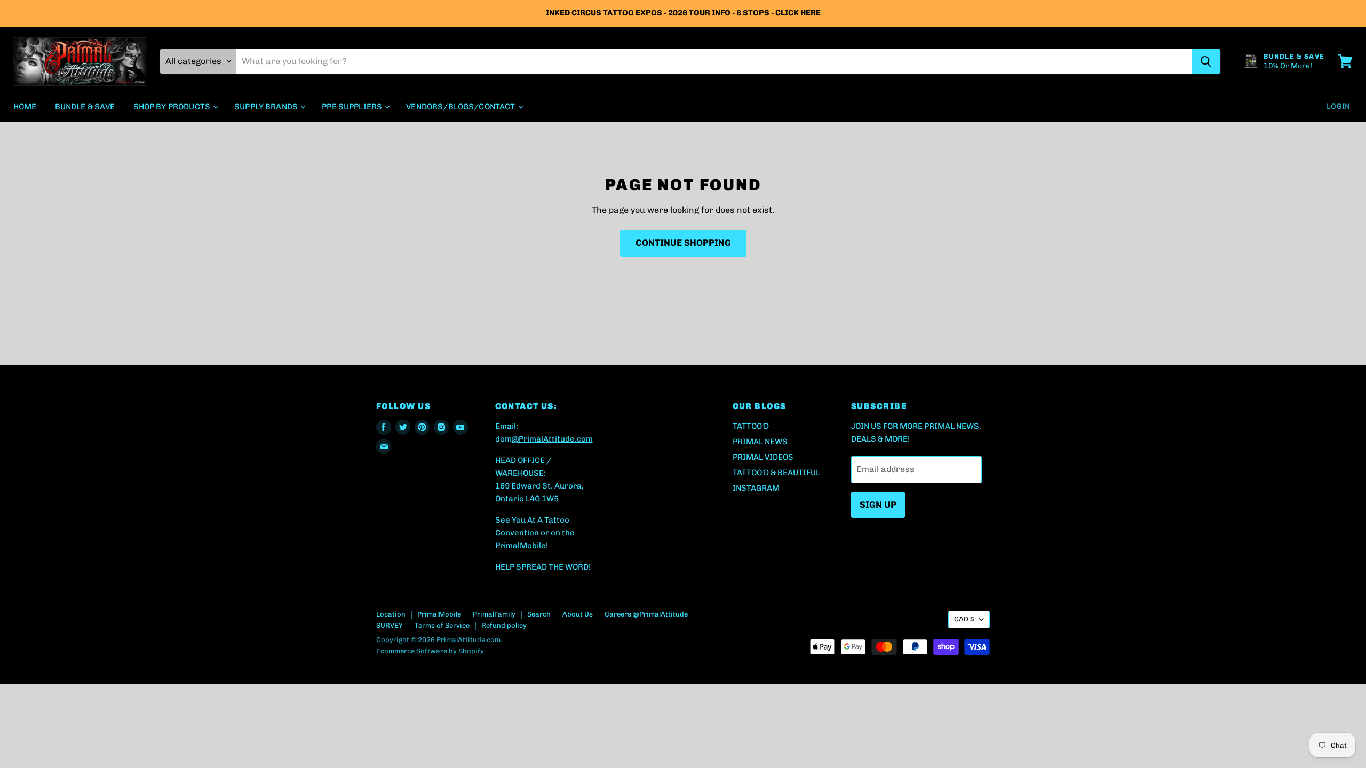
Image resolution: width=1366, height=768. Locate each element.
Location (391, 614)
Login (1338, 106)
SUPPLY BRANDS (266, 106)
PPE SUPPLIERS (353, 106)
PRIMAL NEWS (760, 441)
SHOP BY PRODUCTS (172, 106)
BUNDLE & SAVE (85, 106)
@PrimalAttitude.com (552, 439)
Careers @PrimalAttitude (646, 614)
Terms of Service (442, 625)
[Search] (1206, 61)
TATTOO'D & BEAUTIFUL (776, 472)
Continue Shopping (683, 242)
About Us (577, 614)
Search (539, 614)
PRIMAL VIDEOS (763, 457)
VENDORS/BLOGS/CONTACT (461, 106)
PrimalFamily (494, 614)
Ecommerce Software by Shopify (430, 651)
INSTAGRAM (756, 488)
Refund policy (504, 625)
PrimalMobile (439, 614)
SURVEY (389, 625)
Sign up (878, 504)
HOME (25, 106)
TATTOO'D (751, 426)
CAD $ (964, 619)
